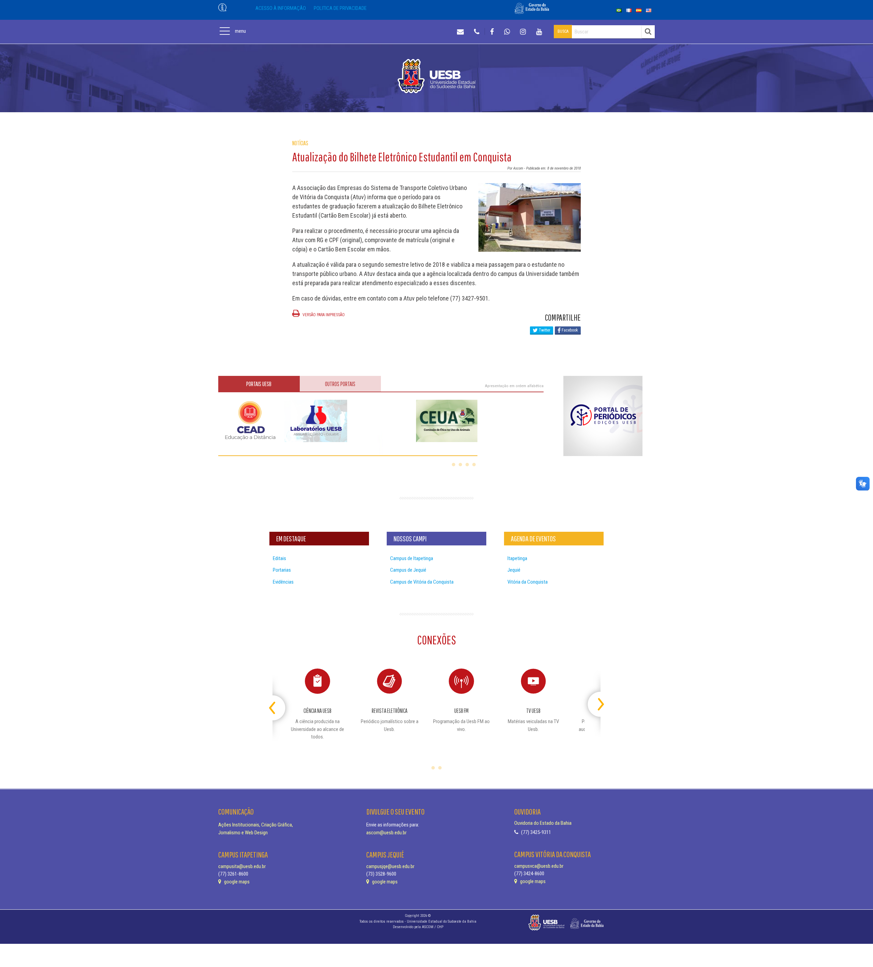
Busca (563, 31)
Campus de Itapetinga (411, 558)
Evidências (283, 582)
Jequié (513, 570)
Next (594, 701)
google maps (236, 882)
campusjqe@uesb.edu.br (390, 866)
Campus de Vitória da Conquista (422, 582)
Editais (279, 558)
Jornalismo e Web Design (243, 833)
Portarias (282, 570)
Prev (278, 701)
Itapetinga (517, 558)
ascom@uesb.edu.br (386, 833)
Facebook (569, 330)
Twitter (544, 330)
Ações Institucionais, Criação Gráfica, (255, 825)
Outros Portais (340, 383)
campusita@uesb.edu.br (242, 866)
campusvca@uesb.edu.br (538, 866)
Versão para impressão (323, 314)
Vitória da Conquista (527, 582)
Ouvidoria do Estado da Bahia (543, 823)
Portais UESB (258, 383)
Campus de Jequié (408, 570)
